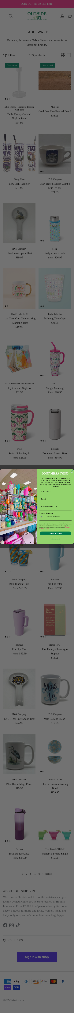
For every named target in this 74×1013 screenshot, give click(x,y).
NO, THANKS (55, 539)
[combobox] (43, 517)
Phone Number (46, 513)
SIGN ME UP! (56, 533)
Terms (47, 529)
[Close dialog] (72, 471)
